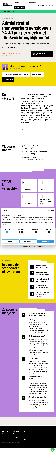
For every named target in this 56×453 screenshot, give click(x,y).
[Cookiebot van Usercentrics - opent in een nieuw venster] (48, 210)
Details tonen (48, 237)
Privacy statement (15, 442)
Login (52, 5)
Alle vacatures (5, 433)
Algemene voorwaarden (6, 442)
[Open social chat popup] (53, 450)
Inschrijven (45, 5)
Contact (14, 439)
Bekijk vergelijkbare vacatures (39, 54)
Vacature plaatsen (25, 438)
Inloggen (25, 433)
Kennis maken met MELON (15, 436)
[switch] (21, 232)
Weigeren (10, 241)
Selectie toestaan (28, 241)
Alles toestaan (45, 241)
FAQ (13, 433)
